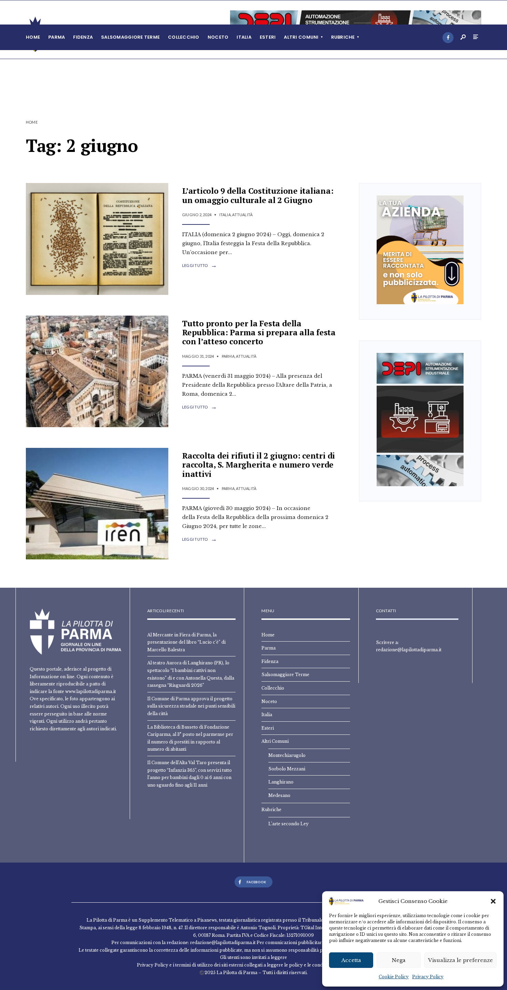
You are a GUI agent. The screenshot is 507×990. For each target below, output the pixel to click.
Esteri (268, 37)
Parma (56, 37)
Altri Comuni (301, 37)
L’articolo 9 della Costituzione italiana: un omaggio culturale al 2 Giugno (258, 195)
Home (33, 37)
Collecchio (183, 37)
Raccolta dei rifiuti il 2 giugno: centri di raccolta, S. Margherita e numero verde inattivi (258, 464)
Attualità (242, 214)
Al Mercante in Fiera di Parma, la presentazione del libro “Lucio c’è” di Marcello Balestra (186, 642)
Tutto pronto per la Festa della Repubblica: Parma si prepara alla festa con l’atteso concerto (259, 332)
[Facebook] (448, 37)
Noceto (218, 37)
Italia (244, 37)
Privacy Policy (428, 976)
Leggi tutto (199, 265)
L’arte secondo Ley (288, 823)
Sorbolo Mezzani (286, 768)
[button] (493, 901)
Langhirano (281, 782)
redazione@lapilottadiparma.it (408, 649)
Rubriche (343, 37)
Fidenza (83, 37)
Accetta (351, 960)
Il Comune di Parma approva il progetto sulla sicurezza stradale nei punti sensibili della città (191, 706)
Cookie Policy (394, 976)
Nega (399, 960)
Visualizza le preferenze (460, 960)
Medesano (279, 795)
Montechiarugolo (287, 755)
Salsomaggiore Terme (130, 37)
